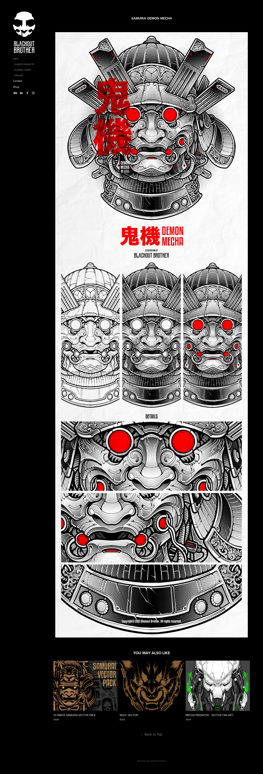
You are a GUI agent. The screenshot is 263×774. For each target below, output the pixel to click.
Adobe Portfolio (158, 760)
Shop (16, 87)
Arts (15, 58)
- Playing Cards (22, 69)
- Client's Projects (23, 64)
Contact (17, 81)
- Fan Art (18, 75)
